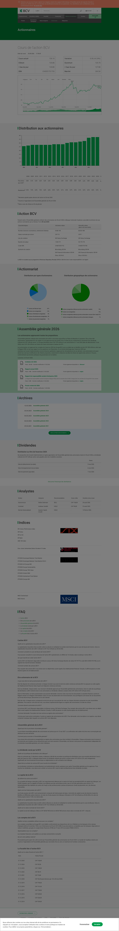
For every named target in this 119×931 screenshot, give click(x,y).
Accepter (97, 924)
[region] (59, 924)
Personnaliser (84, 924)
